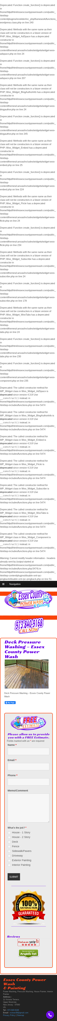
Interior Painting (21, 864)
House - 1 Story (21, 832)
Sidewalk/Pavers (21, 851)
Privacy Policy (9, 1015)
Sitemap (20, 1015)
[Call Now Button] (50, 1015)
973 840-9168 (13, 1010)
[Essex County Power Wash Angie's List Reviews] (28, 957)
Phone (12, 775)
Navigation (15, 584)
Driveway (17, 855)
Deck (15, 841)
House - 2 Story (21, 837)
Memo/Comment (18, 790)
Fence (15, 846)
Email (12, 760)
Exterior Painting (21, 860)
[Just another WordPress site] (28, 608)
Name (12, 744)
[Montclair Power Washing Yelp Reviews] (28, 944)
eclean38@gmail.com (19, 1013)
